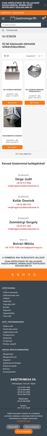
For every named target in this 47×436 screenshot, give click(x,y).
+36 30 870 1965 (23, 225)
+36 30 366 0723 (23, 204)
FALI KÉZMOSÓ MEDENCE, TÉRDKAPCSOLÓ (34, 91)
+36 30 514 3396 (23, 182)
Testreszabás (13, 427)
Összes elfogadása (23, 431)
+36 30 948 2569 (23, 401)
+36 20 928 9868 (23, 390)
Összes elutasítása (32, 427)
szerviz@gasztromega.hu (31, 247)
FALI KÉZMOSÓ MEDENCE (12, 90)
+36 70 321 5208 (12, 247)
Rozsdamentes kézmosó (12, 136)
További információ (23, 421)
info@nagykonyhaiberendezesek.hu (23, 185)
